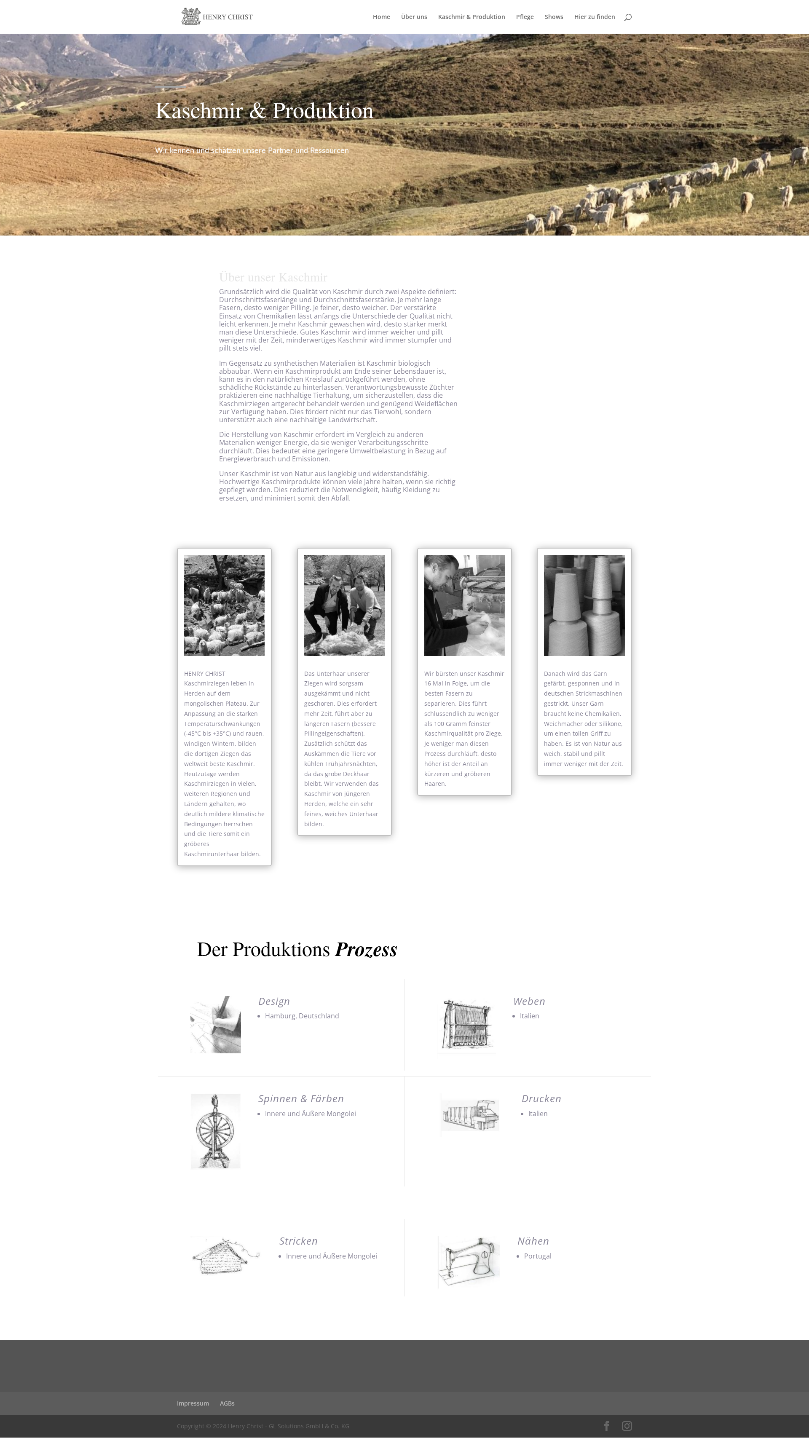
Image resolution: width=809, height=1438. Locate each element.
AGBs (227, 1403)
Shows (554, 17)
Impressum (193, 1403)
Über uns (414, 17)
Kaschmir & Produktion (471, 17)
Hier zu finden (594, 17)
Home (381, 17)
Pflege (525, 17)
